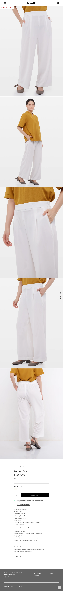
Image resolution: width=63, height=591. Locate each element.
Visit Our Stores (52, 575)
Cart (55, 3)
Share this (18, 556)
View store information (23, 505)
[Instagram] (8, 577)
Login (48, 3)
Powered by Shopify (17, 586)
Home (15, 466)
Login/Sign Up (37, 573)
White (15, 489)
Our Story (50, 573)
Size (15, 478)
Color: (18, 486)
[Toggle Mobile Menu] (6, 3)
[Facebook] (5, 577)
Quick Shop (61, 295)
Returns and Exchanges (37, 575)
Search (51, 3)
